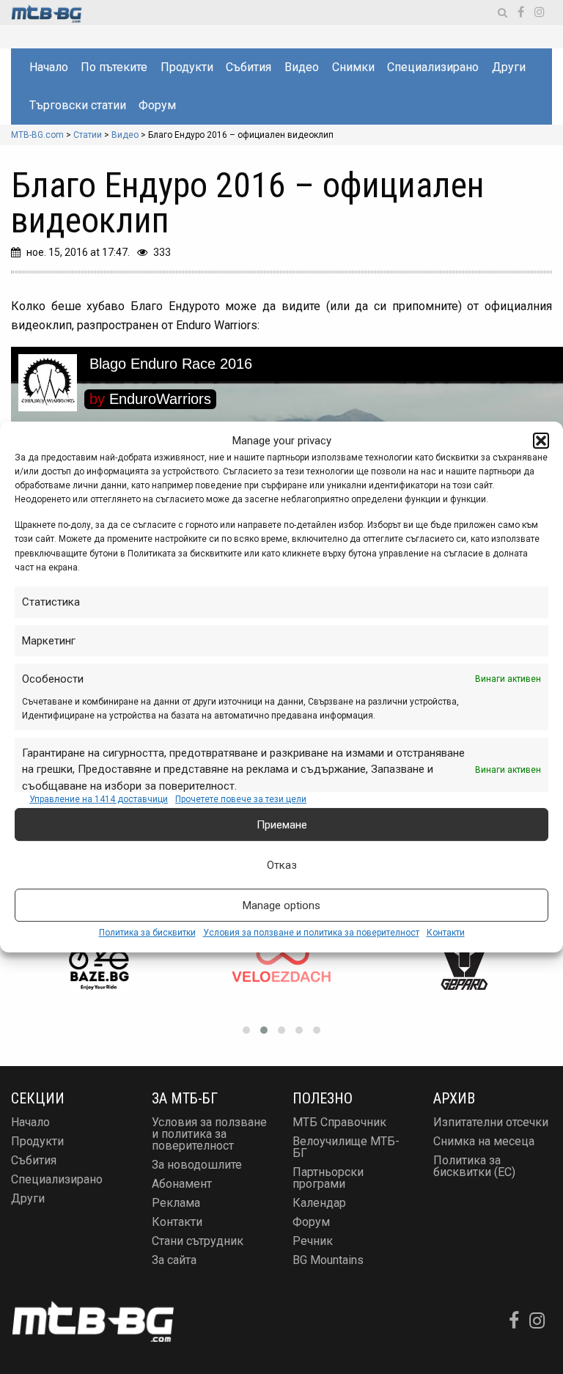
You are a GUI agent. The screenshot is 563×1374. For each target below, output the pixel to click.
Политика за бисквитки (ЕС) (474, 1166)
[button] (541, 440)
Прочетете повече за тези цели (240, 799)
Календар (319, 1203)
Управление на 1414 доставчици (98, 799)
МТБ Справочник (339, 1122)
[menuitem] (48, 67)
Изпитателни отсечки (490, 1122)
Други (509, 67)
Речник (312, 1241)
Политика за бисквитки (147, 932)
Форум (157, 105)
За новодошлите (197, 1165)
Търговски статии (77, 105)
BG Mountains (328, 1260)
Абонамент (182, 1184)
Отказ (282, 865)
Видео (301, 67)
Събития (248, 67)
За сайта (174, 1260)
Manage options (281, 905)
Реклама (176, 1203)
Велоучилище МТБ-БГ (346, 1147)
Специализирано (433, 67)
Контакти (446, 932)
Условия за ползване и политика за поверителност (311, 932)
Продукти (187, 67)
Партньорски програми (328, 1178)
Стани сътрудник (197, 1241)
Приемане (282, 824)
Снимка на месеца (483, 1141)
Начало (48, 67)
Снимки (353, 67)
